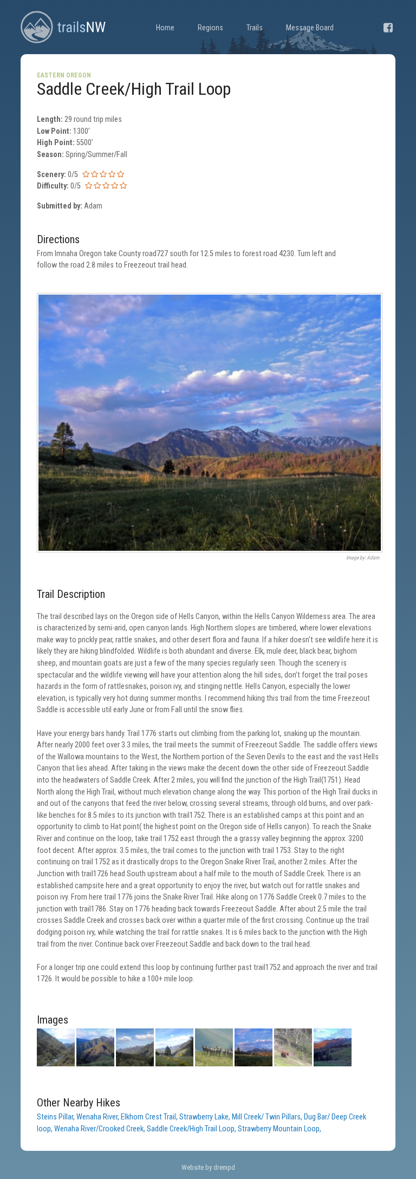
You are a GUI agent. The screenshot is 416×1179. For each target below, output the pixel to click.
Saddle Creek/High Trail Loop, (192, 1129)
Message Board (310, 27)
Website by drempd (208, 1167)
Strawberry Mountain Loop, (279, 1129)
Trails (254, 27)
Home (165, 27)
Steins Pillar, (56, 1117)
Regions (210, 27)
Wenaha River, (98, 1117)
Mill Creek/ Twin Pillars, (268, 1117)
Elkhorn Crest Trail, (150, 1117)
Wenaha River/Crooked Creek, (100, 1129)
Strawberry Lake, (205, 1117)
